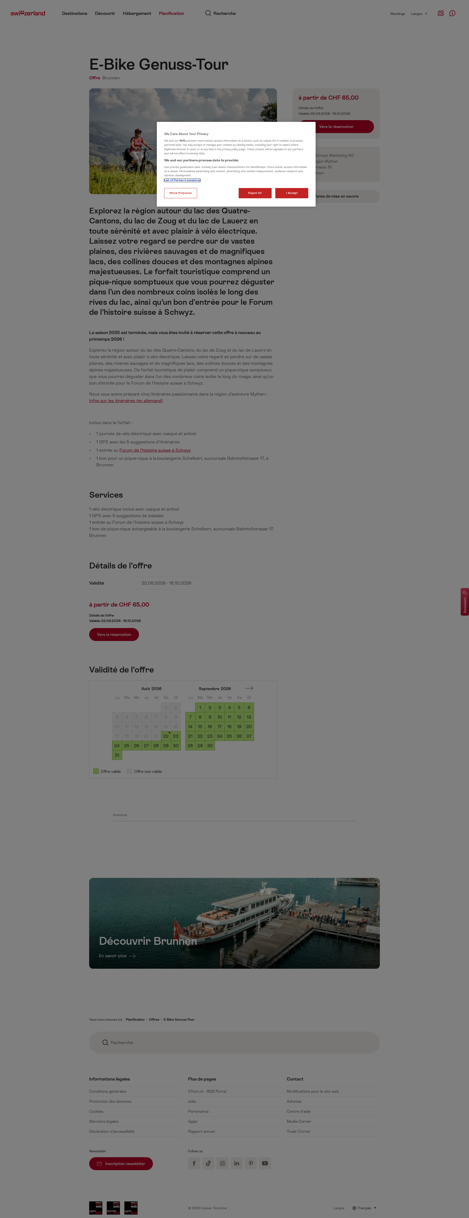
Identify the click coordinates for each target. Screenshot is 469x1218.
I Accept (292, 193)
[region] (236, 164)
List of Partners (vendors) (182, 180)
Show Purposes (181, 193)
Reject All (255, 193)
